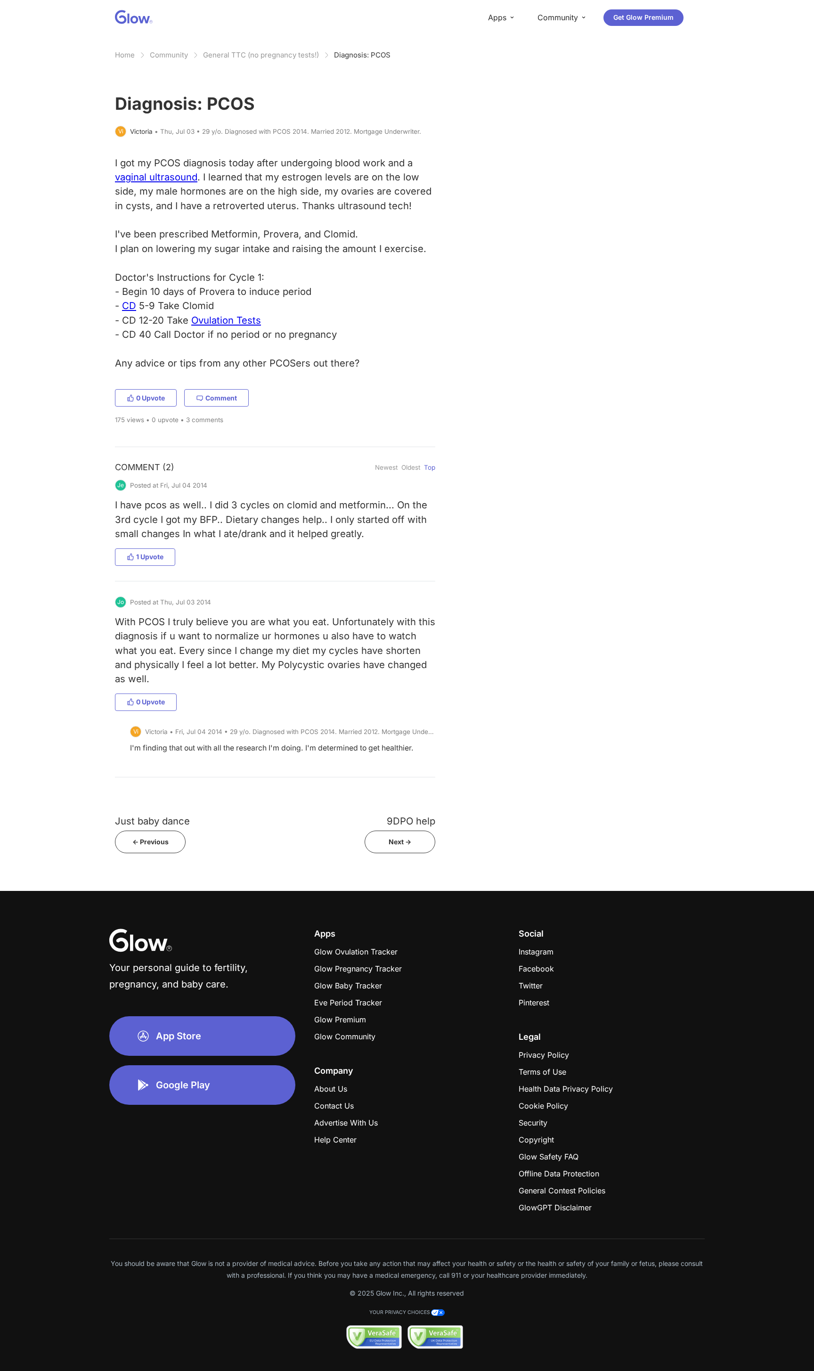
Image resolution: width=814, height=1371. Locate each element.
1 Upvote (149, 557)
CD (129, 305)
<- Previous (150, 842)
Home (125, 54)
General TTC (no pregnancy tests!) (261, 54)
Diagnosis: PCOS (362, 54)
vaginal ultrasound (156, 177)
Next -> (400, 842)
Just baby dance (152, 821)
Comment (221, 398)
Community (169, 54)
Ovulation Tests (226, 320)
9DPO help (411, 821)
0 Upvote (150, 398)
